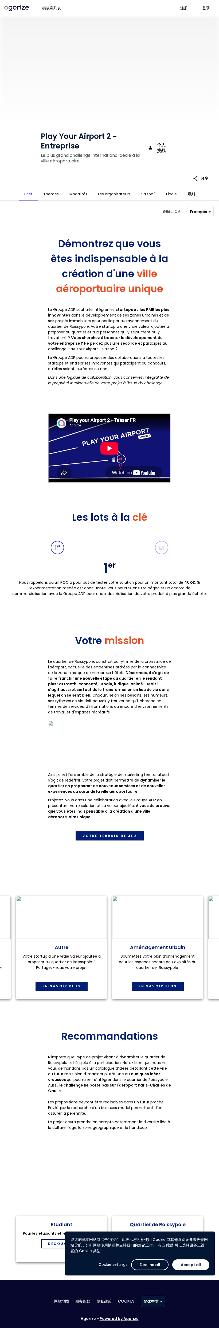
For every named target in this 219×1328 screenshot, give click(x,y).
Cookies (126, 1301)
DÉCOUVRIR (61, 1243)
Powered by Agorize (119, 1318)
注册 (184, 8)
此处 (170, 1245)
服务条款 (82, 1301)
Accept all (191, 1264)
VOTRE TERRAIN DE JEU (110, 836)
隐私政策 (104, 1301)
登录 (206, 8)
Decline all (150, 1264)
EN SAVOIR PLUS (61, 986)
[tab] (28, 194)
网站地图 (61, 1301)
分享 (200, 178)
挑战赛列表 (51, 8)
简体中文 (151, 1301)
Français (198, 211)
